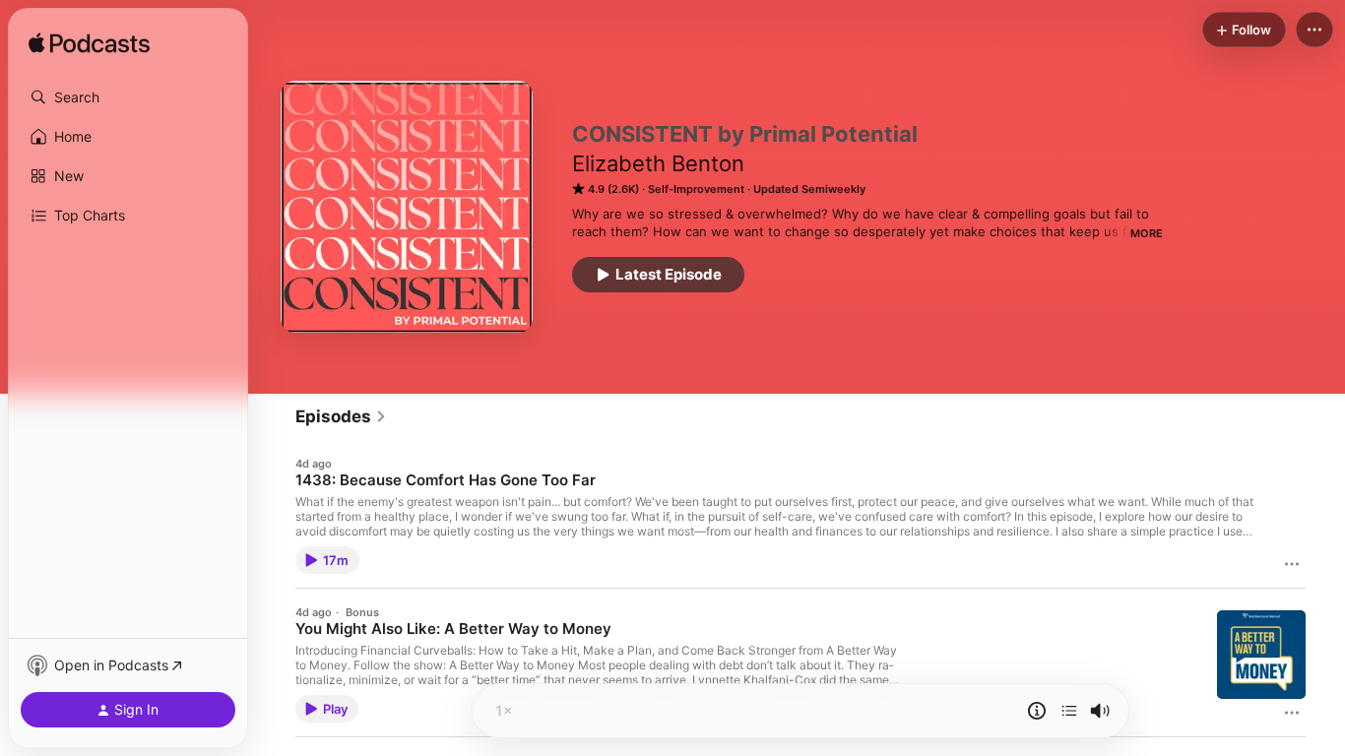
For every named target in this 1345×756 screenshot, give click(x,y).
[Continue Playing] (1069, 710)
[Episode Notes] (1037, 710)
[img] (89, 44)
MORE (1146, 233)
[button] (128, 97)
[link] (341, 416)
